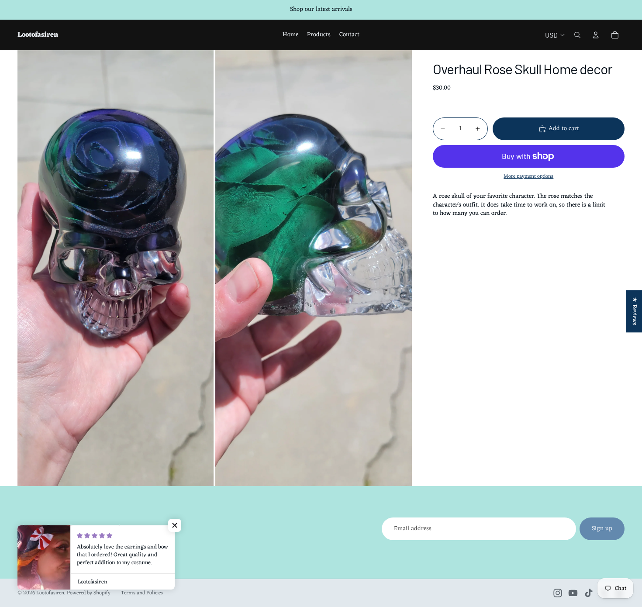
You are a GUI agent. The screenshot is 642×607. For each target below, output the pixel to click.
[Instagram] (557, 593)
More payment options (528, 176)
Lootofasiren (50, 593)
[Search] (577, 35)
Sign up (602, 528)
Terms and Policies (142, 593)
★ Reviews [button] (634, 311)
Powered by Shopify (88, 593)
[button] (174, 525)
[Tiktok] (588, 593)
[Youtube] (573, 593)
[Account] (595, 35)
